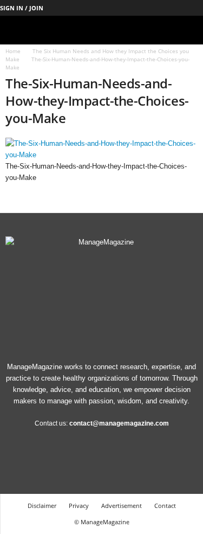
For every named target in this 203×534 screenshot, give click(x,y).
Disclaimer (42, 505)
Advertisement (121, 505)
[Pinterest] (161, 8)
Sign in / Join (21, 8)
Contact (165, 505)
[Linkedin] (144, 8)
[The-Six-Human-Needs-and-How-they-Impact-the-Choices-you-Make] (101, 149)
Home (13, 51)
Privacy (79, 505)
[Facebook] (110, 8)
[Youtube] (194, 8)
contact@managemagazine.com (119, 423)
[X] (178, 8)
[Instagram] (127, 8)
